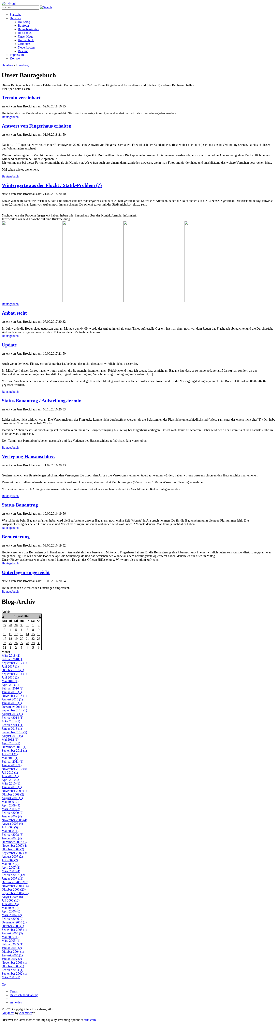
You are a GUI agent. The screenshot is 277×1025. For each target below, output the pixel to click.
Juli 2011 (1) (10, 754)
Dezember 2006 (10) (15, 882)
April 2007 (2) (11, 867)
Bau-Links (24, 33)
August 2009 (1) (12, 798)
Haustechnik (26, 40)
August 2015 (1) (12, 699)
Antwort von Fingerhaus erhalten (36, 126)
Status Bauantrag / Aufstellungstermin (42, 400)
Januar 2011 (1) (11, 765)
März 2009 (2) (11, 809)
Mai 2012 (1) (10, 739)
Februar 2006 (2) (12, 918)
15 (33, 634)
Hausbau (15, 18)
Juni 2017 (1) (10, 666)
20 (21, 638)
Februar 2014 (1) (12, 717)
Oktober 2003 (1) (13, 966)
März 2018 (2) (11, 655)
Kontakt (15, 58)
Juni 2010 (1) (10, 776)
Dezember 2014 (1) (14, 706)
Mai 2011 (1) (10, 758)
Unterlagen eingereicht (26, 572)
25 (10, 643)
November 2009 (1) (14, 790)
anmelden (16, 1002)
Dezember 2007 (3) (14, 842)
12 (16, 634)
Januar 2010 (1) (12, 787)
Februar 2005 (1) (12, 944)
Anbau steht (14, 313)
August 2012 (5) (12, 736)
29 (16, 625)
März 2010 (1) (11, 783)
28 (10, 625)
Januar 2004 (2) (12, 959)
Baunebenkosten (28, 29)
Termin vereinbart (21, 97)
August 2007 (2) (12, 856)
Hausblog (24, 22)
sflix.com (90, 1020)
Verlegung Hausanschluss (28, 456)
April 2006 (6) (11, 911)
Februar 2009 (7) (12, 812)
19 (16, 638)
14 (27, 634)
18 (10, 638)
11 (10, 634)
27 (4, 625)
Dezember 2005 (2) (14, 922)
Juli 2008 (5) (10, 827)
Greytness (8, 1013)
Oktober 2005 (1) (13, 926)
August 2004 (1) (12, 955)
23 (38, 638)
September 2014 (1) (14, 710)
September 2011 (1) (14, 750)
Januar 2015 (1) (12, 703)
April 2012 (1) (11, 743)
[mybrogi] (9, 3)
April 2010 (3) (11, 779)
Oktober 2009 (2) (13, 794)
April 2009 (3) (11, 805)
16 (38, 634)
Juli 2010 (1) (10, 772)
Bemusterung (16, 536)
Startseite (15, 14)
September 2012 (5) (14, 732)
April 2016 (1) (11, 684)
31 (27, 625)
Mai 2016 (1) (10, 681)
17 (4, 638)
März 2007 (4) (11, 871)
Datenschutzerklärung (24, 995)
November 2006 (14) (15, 886)
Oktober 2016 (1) (13, 670)
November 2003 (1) (14, 962)
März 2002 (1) (11, 977)
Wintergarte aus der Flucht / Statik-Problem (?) (52, 185)
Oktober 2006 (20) (14, 889)
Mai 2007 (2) (10, 864)
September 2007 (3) (14, 853)
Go (4, 984)
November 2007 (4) (14, 845)
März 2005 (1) (11, 940)
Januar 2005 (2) (12, 948)
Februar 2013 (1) (12, 725)
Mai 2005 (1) (10, 937)
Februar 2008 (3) (12, 834)
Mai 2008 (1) (10, 831)
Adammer (25, 1013)
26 (16, 643)
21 (27, 638)
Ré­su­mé (23, 51)
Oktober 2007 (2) (13, 849)
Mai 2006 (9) (10, 907)
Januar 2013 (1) (12, 728)
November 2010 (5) (14, 769)
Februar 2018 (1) (12, 659)
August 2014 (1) (12, 714)
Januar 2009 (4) (12, 816)
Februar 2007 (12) (13, 875)
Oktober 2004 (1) (13, 951)
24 (4, 643)
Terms (14, 991)
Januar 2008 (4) (12, 838)
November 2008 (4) (14, 820)
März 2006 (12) (12, 915)
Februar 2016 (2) (12, 688)
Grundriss (24, 43)
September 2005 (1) (14, 929)
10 (4, 634)
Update (9, 344)
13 (21, 634)
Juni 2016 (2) (10, 677)
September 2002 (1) (14, 973)
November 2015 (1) (14, 695)
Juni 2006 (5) (10, 904)
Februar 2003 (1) (12, 970)
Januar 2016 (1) (12, 692)
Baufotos (23, 25)
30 (21, 625)
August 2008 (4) (12, 823)
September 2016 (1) (14, 673)
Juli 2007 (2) (10, 860)
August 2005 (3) (12, 933)
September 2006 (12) (15, 893)
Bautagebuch (10, 117)
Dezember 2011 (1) (14, 747)
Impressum (17, 54)
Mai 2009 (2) (10, 801)
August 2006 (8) (12, 896)
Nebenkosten (26, 47)
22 (33, 638)
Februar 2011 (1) (12, 761)
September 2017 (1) (14, 663)
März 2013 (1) (11, 721)
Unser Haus (25, 36)
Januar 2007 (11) (12, 878)
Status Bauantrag (20, 505)
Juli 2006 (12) (10, 900)
